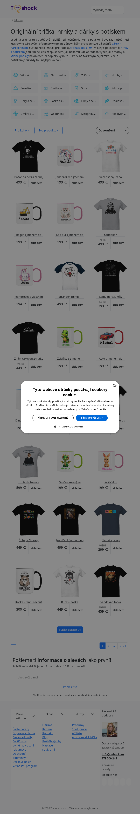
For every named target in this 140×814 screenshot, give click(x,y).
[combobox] (114, 385)
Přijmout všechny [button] (92, 417)
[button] (69, 427)
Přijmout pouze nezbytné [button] (53, 417)
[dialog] (70, 407)
